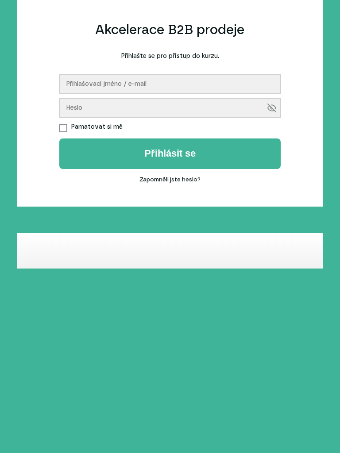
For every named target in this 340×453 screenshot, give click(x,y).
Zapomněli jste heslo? (170, 180)
